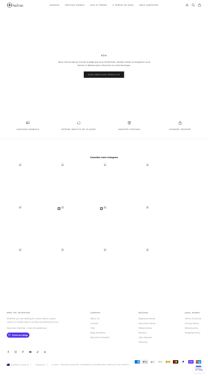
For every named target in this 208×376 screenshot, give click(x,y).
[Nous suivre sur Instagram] (15, 352)
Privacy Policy (192, 323)
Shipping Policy (192, 332)
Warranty (143, 342)
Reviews (143, 332)
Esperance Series (147, 318)
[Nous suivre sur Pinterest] (23, 352)
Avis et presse (98, 5)
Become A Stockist (99, 337)
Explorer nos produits (104, 74)
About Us (95, 318)
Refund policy (191, 328)
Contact (94, 323)
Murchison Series (147, 323)
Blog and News (97, 332)
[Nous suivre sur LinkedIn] (45, 352)
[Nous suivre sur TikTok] (37, 352)
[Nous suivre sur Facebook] (8, 352)
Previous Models (75, 5)
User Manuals (145, 337)
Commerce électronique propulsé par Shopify (104, 365)
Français (40, 365)
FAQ (92, 328)
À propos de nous (123, 5)
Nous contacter (148, 5)
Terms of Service (193, 318)
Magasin (54, 5)
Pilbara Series (145, 328)
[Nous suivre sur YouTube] (30, 352)
